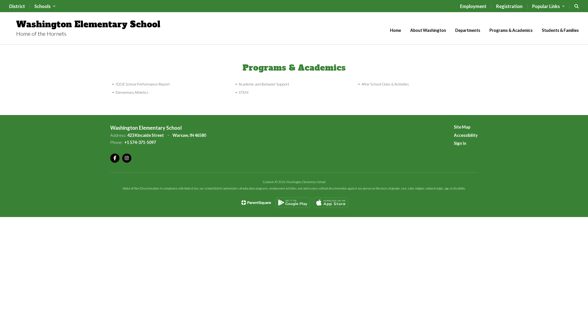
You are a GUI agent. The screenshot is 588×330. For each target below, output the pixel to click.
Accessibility (466, 135)
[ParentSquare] (256, 202)
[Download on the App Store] (331, 203)
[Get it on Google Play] (293, 203)
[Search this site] (576, 6)
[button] (45, 6)
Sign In (460, 143)
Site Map (462, 126)
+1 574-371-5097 (140, 142)
